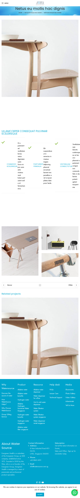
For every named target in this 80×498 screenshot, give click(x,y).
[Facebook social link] (37, 482)
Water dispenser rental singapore (39, 422)
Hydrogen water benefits (23, 416)
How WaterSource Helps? (6, 401)
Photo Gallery (70, 393)
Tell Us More (70, 405)
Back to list (40, 285)
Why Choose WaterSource (6, 409)
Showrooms (70, 390)
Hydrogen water (23, 400)
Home (20, 12)
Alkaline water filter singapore (23, 428)
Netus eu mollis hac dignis (33, 12)
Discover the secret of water (7, 394)
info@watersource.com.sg (39, 466)
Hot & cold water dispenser (40, 403)
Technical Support (56, 397)
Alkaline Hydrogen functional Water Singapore (23, 407)
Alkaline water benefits (22, 394)
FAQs (52, 390)
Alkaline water (22, 390)
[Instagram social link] (39, 482)
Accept (40, 494)
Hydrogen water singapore (23, 422)
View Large (76, 299)
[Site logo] (39, 3)
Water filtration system (39, 409)
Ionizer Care (54, 393)
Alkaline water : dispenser (39, 391)
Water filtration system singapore (40, 416)
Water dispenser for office (39, 397)
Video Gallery (70, 397)
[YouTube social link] (42, 482)
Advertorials (70, 401)
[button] (74, 492)
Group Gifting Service (6, 415)
